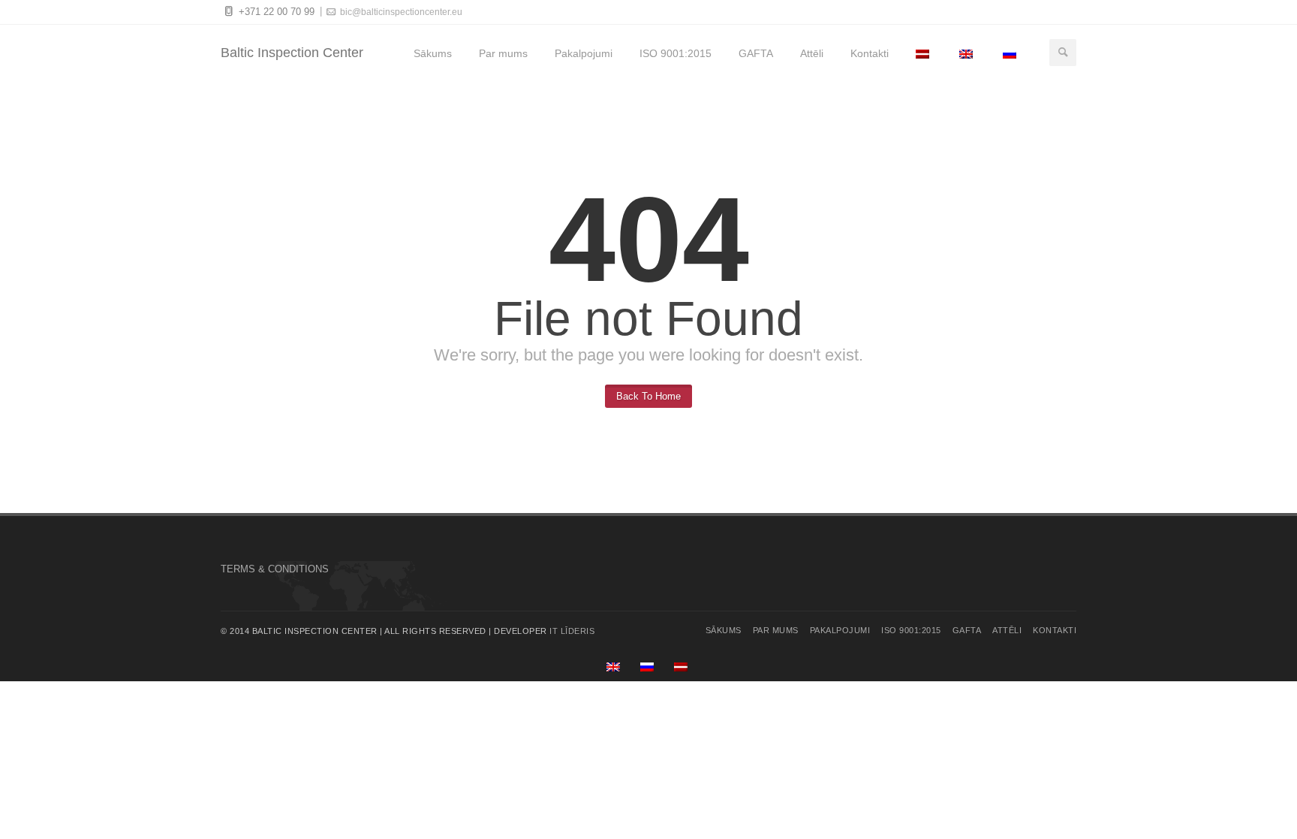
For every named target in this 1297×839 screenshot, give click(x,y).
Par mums (503, 53)
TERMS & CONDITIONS (275, 569)
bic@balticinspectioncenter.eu (400, 12)
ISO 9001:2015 (675, 53)
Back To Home (648, 396)
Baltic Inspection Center (292, 52)
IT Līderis (571, 630)
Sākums (433, 53)
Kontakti (869, 53)
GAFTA (756, 53)
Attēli (811, 53)
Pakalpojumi (583, 53)
